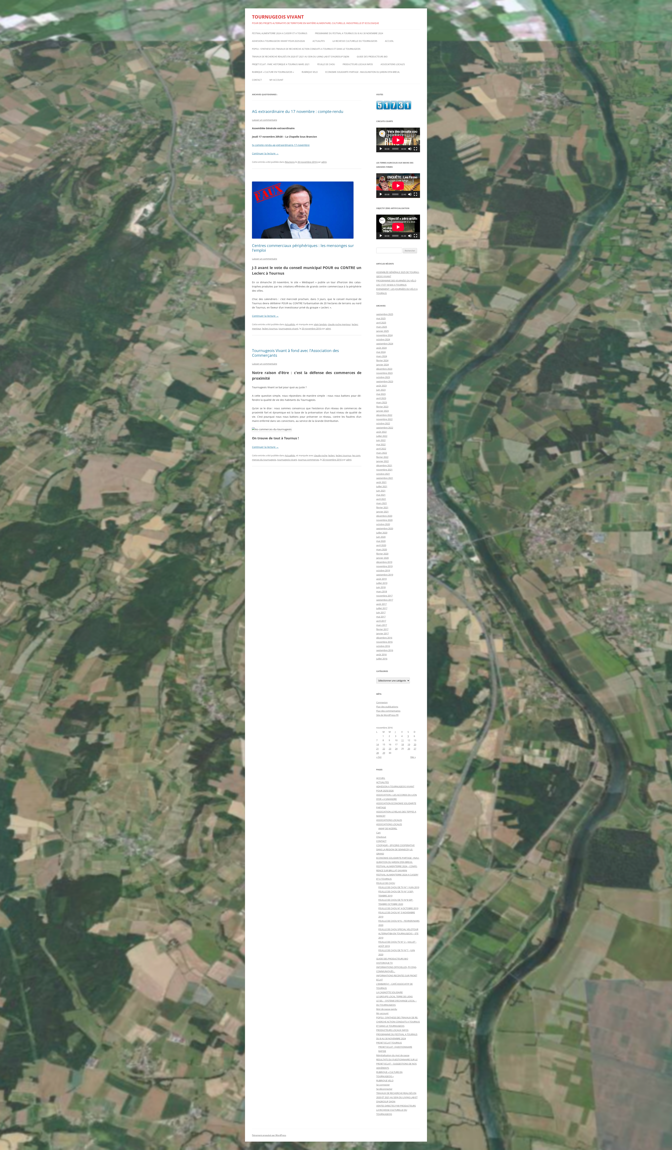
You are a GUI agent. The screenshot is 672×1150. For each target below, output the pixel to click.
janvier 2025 (382, 331)
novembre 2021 (384, 469)
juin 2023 (381, 389)
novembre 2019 (384, 566)
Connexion (382, 702)
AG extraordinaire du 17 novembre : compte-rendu (297, 111)
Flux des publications (387, 706)
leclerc (331, 455)
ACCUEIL (389, 41)
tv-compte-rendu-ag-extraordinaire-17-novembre (281, 145)
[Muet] (410, 149)
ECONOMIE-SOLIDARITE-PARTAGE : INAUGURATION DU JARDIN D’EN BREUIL (362, 72)
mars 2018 (381, 591)
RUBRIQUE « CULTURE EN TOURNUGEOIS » (273, 72)
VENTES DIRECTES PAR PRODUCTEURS (396, 1105)
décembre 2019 (384, 562)
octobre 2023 (383, 377)
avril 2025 (381, 322)
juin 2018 (381, 587)
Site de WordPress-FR (387, 715)
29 (384, 752)
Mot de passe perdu (386, 1009)
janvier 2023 (382, 410)
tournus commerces (308, 459)
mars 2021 (381, 503)
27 (415, 748)
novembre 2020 (384, 520)
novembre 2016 (384, 641)
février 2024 (382, 360)
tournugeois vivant (288, 328)
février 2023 (382, 406)
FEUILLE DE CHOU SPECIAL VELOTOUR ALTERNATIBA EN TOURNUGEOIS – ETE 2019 (398, 933)
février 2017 (382, 629)
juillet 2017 (381, 608)
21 (377, 748)
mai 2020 (381, 541)
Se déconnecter (384, 1088)
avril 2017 (381, 620)
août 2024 (381, 347)
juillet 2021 (381, 486)
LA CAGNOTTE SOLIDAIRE (389, 992)
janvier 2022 (382, 461)
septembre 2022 (384, 427)
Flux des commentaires (388, 710)
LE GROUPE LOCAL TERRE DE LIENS (394, 996)
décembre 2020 (384, 515)
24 (396, 748)
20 (415, 744)
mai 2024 (381, 352)
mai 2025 (381, 318)
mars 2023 (381, 402)
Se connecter (383, 1084)
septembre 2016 (384, 650)
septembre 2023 (384, 381)
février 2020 (382, 553)
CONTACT (257, 79)
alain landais (320, 324)
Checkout (381, 836)
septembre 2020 (384, 528)
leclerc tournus (270, 328)
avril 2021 (381, 499)
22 (384, 748)
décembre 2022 (384, 415)
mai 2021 (381, 494)
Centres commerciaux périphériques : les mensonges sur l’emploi (303, 248)
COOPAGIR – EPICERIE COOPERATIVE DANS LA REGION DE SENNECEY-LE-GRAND (395, 849)
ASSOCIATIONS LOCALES (393, 64)
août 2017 (381, 604)
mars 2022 (381, 452)
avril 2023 (381, 398)
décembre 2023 (384, 368)
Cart (378, 832)
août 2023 (381, 385)
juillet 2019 (381, 583)
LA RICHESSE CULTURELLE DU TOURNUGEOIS (354, 41)
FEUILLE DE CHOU (326, 64)
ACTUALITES (319, 41)
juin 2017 (381, 612)
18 (402, 744)
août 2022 (381, 431)
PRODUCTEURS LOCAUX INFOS (358, 64)
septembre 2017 (384, 599)
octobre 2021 (383, 473)
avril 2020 (381, 545)
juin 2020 (381, 536)
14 (377, 744)
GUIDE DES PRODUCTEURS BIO (372, 56)
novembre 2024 (384, 335)
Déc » (413, 757)
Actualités (290, 324)
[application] (398, 140)
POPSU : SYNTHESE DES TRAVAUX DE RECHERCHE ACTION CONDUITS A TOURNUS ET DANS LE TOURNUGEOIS (306, 48)
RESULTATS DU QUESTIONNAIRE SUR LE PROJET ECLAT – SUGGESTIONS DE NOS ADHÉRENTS (397, 1063)
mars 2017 (381, 625)
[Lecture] (381, 149)
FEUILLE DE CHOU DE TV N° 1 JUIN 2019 (398, 887)
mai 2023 (381, 394)
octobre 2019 (383, 570)
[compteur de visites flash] (393, 108)
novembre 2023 (384, 373)
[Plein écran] (415, 149)
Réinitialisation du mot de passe (392, 1055)
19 (409, 744)
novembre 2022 (384, 419)
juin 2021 (381, 490)
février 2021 (382, 507)
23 (390, 748)
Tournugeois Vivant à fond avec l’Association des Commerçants (295, 353)
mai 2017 (381, 616)
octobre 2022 (383, 423)
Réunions (290, 161)
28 (377, 752)
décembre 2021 (384, 465)
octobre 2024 (383, 339)
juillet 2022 (381, 436)
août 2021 (381, 482)
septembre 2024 (384, 343)
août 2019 (381, 578)
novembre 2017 (384, 595)
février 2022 (382, 457)
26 (409, 748)
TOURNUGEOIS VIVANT (278, 17)
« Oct (379, 757)
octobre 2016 (383, 646)
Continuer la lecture (265, 153)
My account (276, 79)
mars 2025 (381, 326)
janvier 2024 (382, 364)
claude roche (320, 455)
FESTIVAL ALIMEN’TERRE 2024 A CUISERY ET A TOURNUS (279, 33)
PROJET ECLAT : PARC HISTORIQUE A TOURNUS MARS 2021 (281, 64)
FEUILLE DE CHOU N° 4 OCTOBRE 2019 (398, 908)
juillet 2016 (381, 658)
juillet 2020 (381, 532)
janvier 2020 (382, 557)
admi (324, 161)
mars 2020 (381, 549)
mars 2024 (381, 356)
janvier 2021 (382, 511)
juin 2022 (381, 440)
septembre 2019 (384, 574)
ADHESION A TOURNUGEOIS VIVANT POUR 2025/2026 (278, 41)
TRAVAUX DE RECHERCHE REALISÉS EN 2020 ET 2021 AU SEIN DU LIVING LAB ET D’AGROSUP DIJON (300, 56)
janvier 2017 (382, 633)
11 (402, 740)
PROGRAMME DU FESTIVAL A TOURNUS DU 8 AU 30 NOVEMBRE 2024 (349, 33)
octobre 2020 (383, 524)
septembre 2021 (384, 478)
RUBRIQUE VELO (310, 72)
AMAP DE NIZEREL (387, 828)
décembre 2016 (384, 637)
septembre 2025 (384, 314)
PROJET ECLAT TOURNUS (389, 1042)
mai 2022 (381, 444)
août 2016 (381, 654)
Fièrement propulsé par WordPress (269, 1135)
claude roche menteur (339, 324)
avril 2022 (381, 448)
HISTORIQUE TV (384, 962)
